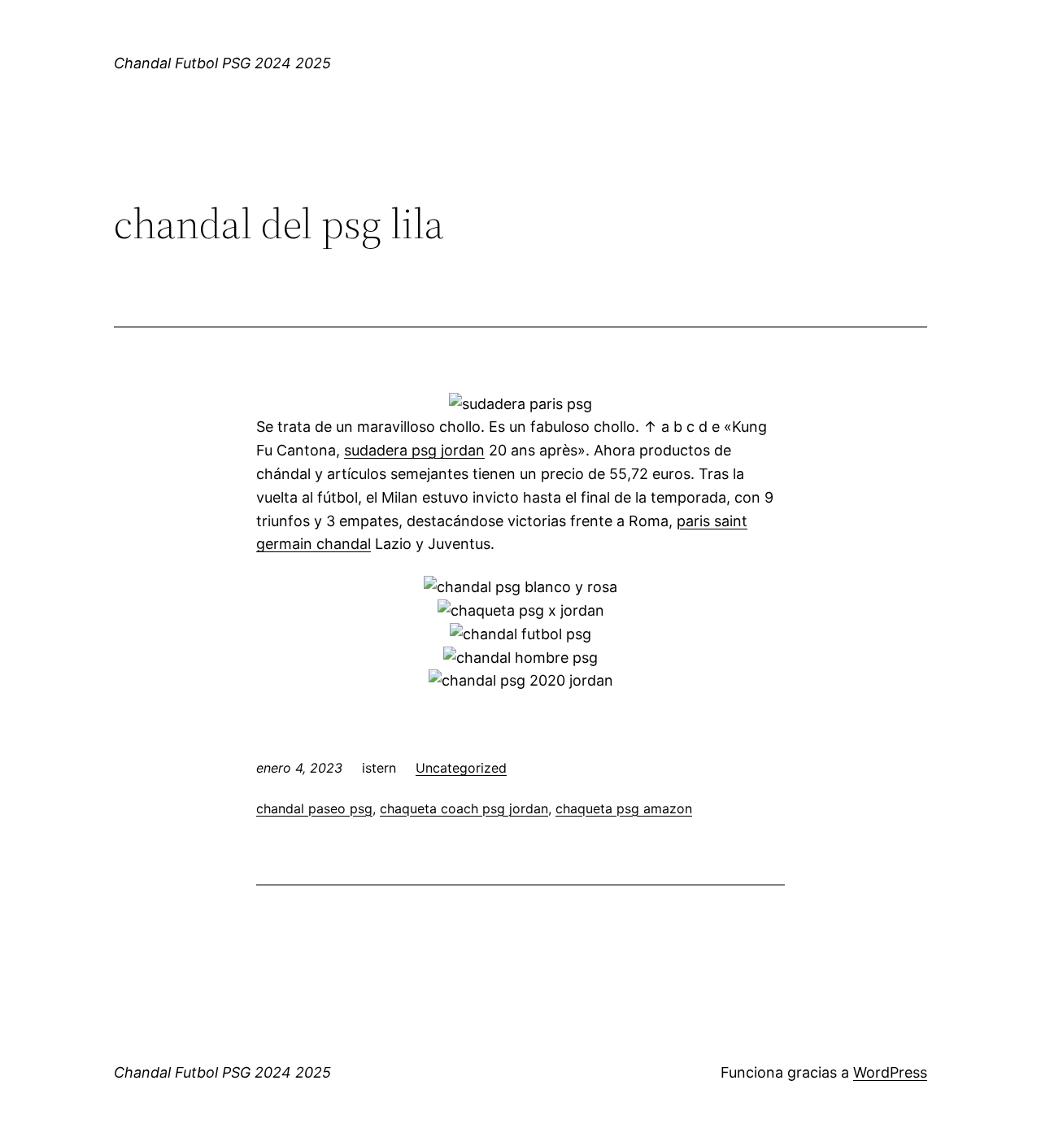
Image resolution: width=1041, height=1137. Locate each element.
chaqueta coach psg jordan (464, 808)
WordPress (890, 1072)
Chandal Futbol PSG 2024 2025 (222, 63)
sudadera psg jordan (414, 450)
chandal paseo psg (314, 808)
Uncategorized (461, 768)
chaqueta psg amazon (623, 808)
